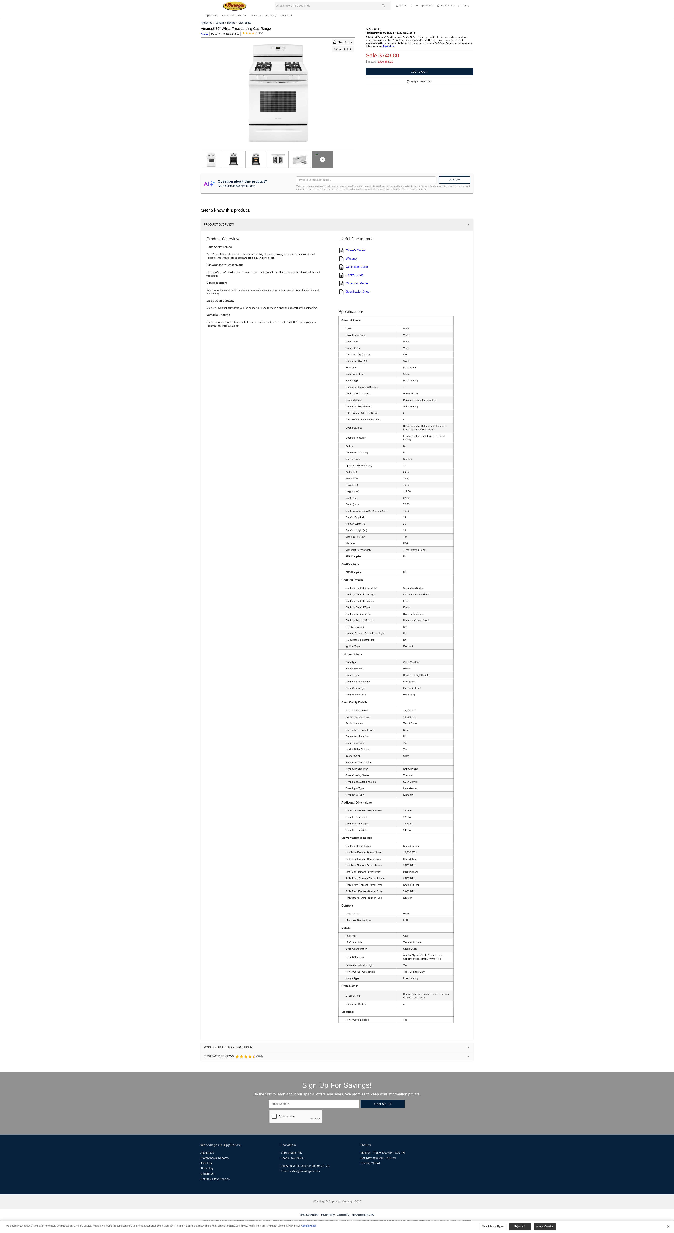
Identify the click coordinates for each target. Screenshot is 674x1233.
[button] (397, 6)
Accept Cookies (544, 1226)
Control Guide (354, 275)
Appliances (212, 15)
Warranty (351, 258)
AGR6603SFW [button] (231, 33)
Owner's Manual (356, 250)
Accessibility (343, 1215)
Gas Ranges (245, 22)
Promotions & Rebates (234, 15)
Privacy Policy (328, 1215)
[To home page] (235, 6)
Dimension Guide (357, 283)
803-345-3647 (299, 1166)
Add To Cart (419, 71)
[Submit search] (383, 6)
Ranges (231, 22)
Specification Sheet (358, 291)
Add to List (345, 49)
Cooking (220, 22)
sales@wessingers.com (305, 1171)
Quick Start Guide (357, 266)
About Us (256, 15)
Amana (204, 34)
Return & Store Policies (215, 1179)
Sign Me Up (383, 1104)
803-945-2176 (320, 1166)
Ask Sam (454, 179)
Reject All (519, 1226)
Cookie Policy (308, 1225)
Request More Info (421, 81)
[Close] (668, 1226)
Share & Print (345, 42)
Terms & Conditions (309, 1215)
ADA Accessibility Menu (363, 1215)
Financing (271, 15)
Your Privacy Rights (493, 1226)
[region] (337, 1227)
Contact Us (287, 15)
